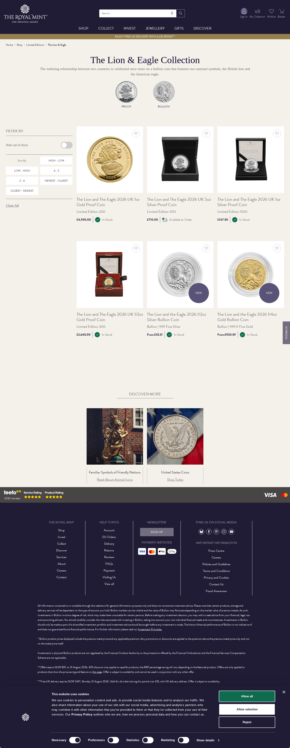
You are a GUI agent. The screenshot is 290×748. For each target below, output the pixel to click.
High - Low (56, 161)
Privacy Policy (81, 714)
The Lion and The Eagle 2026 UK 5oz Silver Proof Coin (179, 202)
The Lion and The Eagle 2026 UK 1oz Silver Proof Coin (248, 202)
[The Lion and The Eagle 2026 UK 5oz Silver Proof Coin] (180, 159)
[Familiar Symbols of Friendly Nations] (115, 436)
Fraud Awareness (216, 591)
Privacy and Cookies (216, 577)
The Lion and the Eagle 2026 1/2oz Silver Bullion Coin (176, 317)
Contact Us (216, 584)
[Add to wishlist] (136, 133)
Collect (106, 28)
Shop (83, 28)
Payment (109, 570)
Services (61, 557)
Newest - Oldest (56, 181)
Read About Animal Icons (115, 479)
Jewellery (155, 28)
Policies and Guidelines (216, 564)
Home (9, 45)
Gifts (179, 28)
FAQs (109, 563)
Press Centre (216, 550)
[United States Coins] (175, 436)
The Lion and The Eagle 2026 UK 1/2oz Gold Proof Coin (110, 317)
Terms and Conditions (216, 571)
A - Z (56, 171)
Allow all (247, 696)
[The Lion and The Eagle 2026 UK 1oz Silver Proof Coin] (250, 159)
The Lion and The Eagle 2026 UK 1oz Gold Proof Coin (108, 202)
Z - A (22, 181)
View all (109, 584)
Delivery (109, 543)
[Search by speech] (172, 13)
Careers (61, 570)
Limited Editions (35, 45)
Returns (109, 550)
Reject (247, 722)
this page (97, 672)
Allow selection (247, 709)
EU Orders (109, 537)
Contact (61, 577)
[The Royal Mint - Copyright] (26, 12)
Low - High (22, 171)
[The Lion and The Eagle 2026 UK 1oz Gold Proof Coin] (110, 159)
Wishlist (271, 17)
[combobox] (137, 13)
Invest (130, 28)
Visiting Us (109, 577)
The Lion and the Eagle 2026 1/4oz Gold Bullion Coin (247, 317)
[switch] (113, 740)
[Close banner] (284, 692)
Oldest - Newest (22, 191)
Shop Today (175, 479)
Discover (202, 28)
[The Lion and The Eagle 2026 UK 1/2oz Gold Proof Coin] (110, 274)
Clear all (12, 205)
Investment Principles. (150, 629)
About (61, 563)
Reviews (109, 557)
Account (109, 530)
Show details (205, 740)
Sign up (157, 532)
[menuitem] (244, 13)
